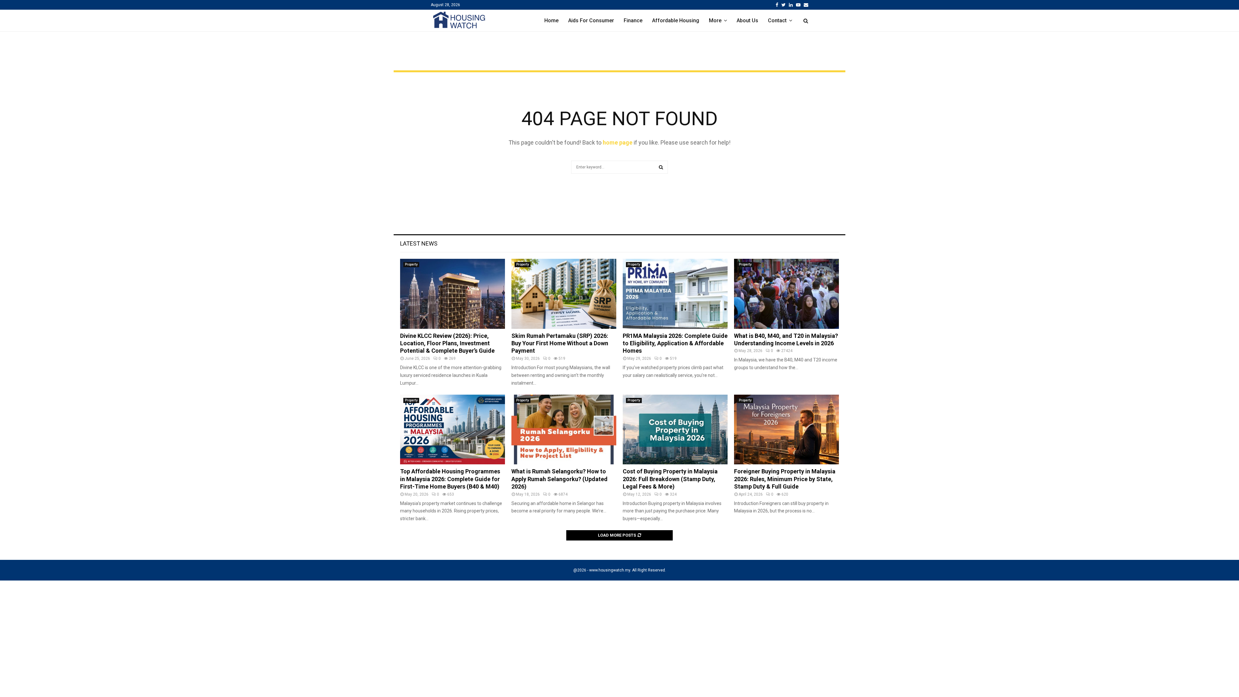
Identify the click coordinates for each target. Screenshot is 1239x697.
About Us (747, 20)
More (715, 20)
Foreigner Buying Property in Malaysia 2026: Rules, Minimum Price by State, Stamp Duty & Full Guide (784, 479)
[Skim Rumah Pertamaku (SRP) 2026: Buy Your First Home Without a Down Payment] (563, 294)
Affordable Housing (675, 20)
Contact (777, 20)
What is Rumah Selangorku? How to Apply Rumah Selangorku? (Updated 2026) (559, 479)
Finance (633, 20)
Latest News (419, 243)
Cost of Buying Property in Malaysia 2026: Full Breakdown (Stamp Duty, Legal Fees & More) (670, 479)
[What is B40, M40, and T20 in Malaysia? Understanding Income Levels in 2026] (786, 294)
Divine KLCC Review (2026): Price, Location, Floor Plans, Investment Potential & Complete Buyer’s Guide (447, 343)
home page (617, 142)
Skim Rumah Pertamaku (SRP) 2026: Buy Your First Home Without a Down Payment (559, 343)
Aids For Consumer (591, 20)
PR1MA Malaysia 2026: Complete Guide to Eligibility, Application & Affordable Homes (675, 343)
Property (411, 264)
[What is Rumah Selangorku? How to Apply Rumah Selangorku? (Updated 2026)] (563, 430)
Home (551, 20)
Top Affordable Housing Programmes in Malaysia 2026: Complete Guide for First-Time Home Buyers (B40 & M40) (450, 479)
